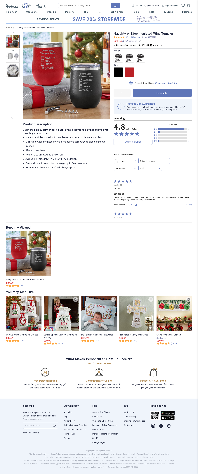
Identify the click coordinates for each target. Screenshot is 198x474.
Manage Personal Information (105, 434)
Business (187, 12)
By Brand (168, 12)
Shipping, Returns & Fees (134, 421)
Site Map (96, 438)
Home (136, 12)
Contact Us (97, 417)
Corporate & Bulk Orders (102, 421)
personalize (162, 93)
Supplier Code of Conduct (75, 429)
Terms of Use (69, 434)
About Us (68, 412)
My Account (129, 412)
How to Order (98, 429)
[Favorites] (183, 5)
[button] (173, 129)
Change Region (98, 442)
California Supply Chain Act (75, 425)
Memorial (70, 12)
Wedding (51, 12)
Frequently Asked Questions (104, 425)
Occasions (32, 12)
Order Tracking (130, 417)
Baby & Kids (117, 12)
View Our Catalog (31, 432)
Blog (65, 417)
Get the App (129, 425)
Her (99, 12)
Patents (67, 438)
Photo (151, 12)
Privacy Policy (69, 421)
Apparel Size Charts (101, 412)
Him (86, 12)
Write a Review (133, 142)
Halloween (11, 12)
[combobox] (125, 161)
